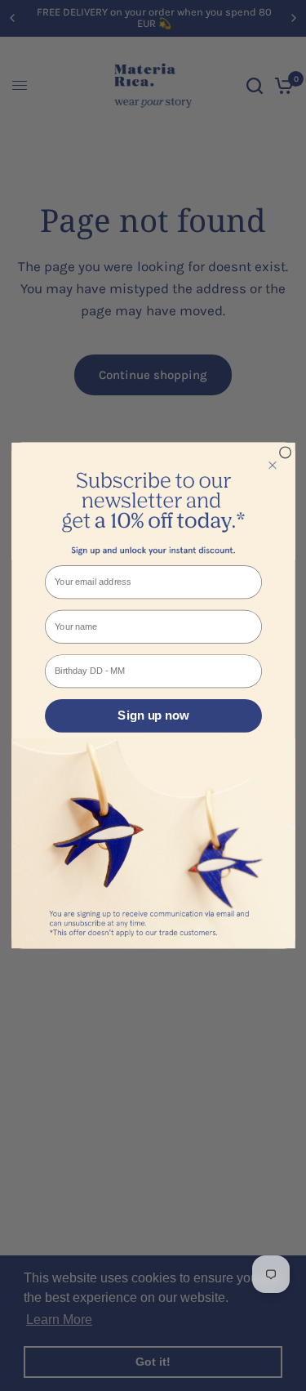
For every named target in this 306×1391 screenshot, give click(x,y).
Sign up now (153, 716)
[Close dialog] (284, 452)
